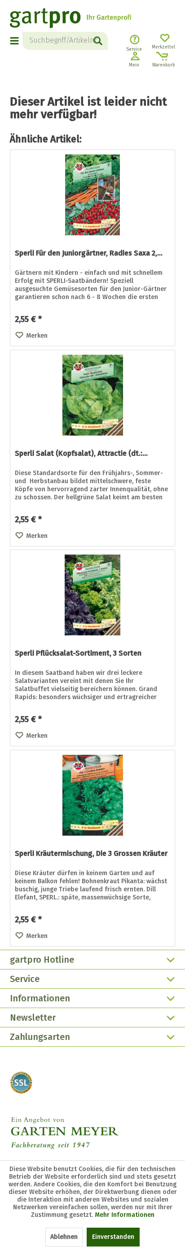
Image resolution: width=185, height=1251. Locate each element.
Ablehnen (64, 1237)
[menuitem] (16, 41)
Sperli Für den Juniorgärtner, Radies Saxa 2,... (89, 253)
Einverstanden (113, 1237)
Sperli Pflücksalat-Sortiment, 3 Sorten (78, 653)
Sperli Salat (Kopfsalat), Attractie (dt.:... (81, 453)
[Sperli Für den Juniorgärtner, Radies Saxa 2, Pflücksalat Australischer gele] (92, 194)
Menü (15, 41)
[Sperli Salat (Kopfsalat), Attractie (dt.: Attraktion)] (92, 395)
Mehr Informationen (124, 1215)
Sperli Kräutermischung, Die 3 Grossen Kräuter (91, 853)
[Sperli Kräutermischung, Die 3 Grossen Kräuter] (92, 795)
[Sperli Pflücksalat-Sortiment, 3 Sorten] (92, 595)
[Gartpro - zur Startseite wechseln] (70, 19)
